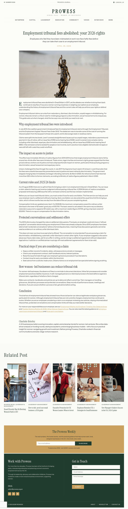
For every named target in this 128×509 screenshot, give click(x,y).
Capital (32, 20)
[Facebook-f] (17, 493)
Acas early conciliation (54, 311)
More (111, 20)
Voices (86, 20)
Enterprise (19, 20)
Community (74, 20)
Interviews (99, 20)
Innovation (59, 20)
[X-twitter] (13, 493)
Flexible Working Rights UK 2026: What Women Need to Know (45, 309)
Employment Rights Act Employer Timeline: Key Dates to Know (83, 307)
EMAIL (10, 486)
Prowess (64, 11)
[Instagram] (9, 493)
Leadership (45, 20)
